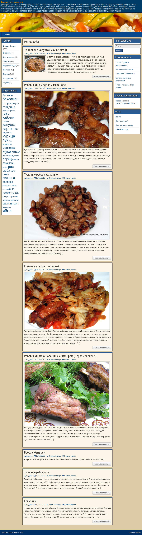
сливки (13, 185)
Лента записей (122, 121)
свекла (6, 174)
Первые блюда (55, 505)
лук (5, 140)
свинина (9, 178)
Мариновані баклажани (125, 74)
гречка (12, 111)
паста (16, 156)
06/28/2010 (40, 270)
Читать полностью (101, 76)
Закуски (6, 61)
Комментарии (70, 53)
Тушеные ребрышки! (37, 472)
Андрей (29, 53)
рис (11, 167)
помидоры (9, 163)
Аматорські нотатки (12, 2)
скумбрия (6, 185)
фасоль (14, 196)
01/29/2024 (40, 53)
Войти (118, 117)
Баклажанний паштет (124, 69)
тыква (15, 192)
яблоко (8, 207)
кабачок (6, 121)
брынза (10, 103)
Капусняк (30, 501)
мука (7, 151)
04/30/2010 (40, 359)
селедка (8, 181)
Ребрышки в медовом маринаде (45, 85)
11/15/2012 (40, 88)
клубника (7, 133)
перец (7, 159)
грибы (6, 114)
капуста (9, 125)
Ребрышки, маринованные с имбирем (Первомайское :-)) (60, 356)
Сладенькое (8, 78)
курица (9, 136)
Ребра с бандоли (34, 452)
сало (13, 171)
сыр (11, 188)
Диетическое (8, 57)
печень (15, 159)
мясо (16, 151)
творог (7, 192)
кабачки (8, 117)
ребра (5, 167)
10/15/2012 (40, 178)
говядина (9, 107)
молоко (7, 144)
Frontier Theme (135, 532)
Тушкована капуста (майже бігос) (45, 50)
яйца (7, 211)
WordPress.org (122, 129)
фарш (6, 196)
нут (4, 156)
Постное (6, 70)
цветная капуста (10, 200)
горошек (6, 111)
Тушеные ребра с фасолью (41, 174)
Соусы (6, 82)
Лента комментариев (124, 125)
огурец (10, 155)
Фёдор (118, 101)
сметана (6, 189)
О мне (7, 34)
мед (10, 141)
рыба (6, 170)
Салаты (6, 74)
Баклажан (8, 95)
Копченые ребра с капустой (41, 266)
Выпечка (6, 53)
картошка (10, 129)
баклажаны (10, 101)
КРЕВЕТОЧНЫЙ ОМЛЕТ (126, 103)
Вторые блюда (55, 53)
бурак (16, 104)
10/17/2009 (40, 456)
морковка (9, 147)
